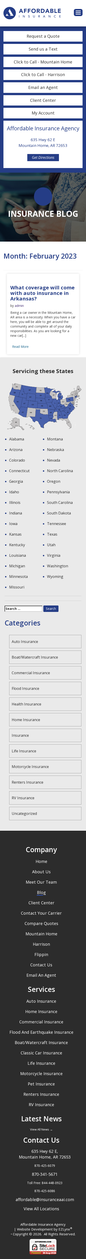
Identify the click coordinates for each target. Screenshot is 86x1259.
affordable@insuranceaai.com (45, 1199)
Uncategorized (24, 813)
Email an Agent (43, 87)
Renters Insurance (27, 782)
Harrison (41, 944)
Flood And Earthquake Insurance (41, 1032)
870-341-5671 (45, 1174)
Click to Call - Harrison (43, 74)
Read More (20, 346)
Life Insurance (24, 751)
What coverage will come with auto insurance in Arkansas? (42, 293)
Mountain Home (41, 933)
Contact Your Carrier (41, 913)
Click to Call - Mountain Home (43, 62)
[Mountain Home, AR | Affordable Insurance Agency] (32, 13)
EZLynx (64, 1229)
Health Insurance (26, 704)
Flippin (41, 954)
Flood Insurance (25, 688)
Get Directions (43, 157)
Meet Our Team (41, 882)
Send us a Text (43, 49)
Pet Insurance (41, 1084)
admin (19, 305)
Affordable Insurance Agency (43, 1224)
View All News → (41, 1129)
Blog (41, 892)
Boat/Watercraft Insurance (35, 657)
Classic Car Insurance (41, 1053)
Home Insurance (26, 719)
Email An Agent (41, 975)
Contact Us (41, 965)
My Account (43, 113)
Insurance (20, 735)
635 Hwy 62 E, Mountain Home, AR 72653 (45, 1154)
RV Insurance (23, 797)
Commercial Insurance (31, 672)
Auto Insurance (25, 641)
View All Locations (41, 1208)
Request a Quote (43, 36)
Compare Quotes (41, 923)
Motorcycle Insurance (30, 766)
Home (41, 861)
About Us (41, 871)
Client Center (43, 100)
